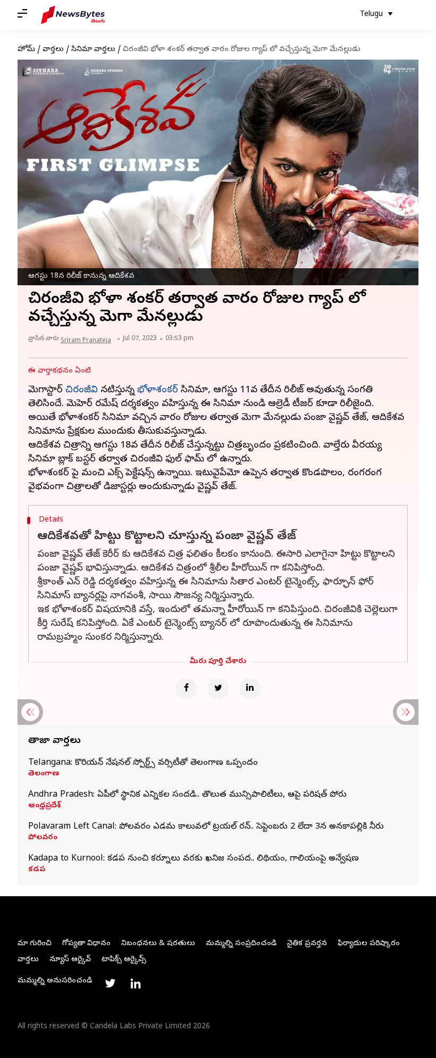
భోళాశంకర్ (157, 390)
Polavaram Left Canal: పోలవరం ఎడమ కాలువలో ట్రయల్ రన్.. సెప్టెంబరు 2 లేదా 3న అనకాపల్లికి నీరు (206, 827)
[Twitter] (218, 688)
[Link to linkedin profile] (135, 983)
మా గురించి (35, 944)
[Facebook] (186, 688)
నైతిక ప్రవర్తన (307, 944)
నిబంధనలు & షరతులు (158, 944)
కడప (36, 870)
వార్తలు (53, 50)
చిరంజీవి (81, 390)
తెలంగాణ (43, 774)
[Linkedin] (250, 688)
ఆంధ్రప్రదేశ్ (44, 806)
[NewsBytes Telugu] (73, 15)
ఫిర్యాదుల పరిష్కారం (369, 944)
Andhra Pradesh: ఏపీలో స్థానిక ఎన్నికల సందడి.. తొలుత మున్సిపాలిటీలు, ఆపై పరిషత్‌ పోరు (187, 795)
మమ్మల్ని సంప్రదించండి (241, 944)
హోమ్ (26, 50)
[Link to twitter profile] (110, 983)
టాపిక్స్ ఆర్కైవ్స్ (124, 960)
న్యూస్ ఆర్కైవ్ (70, 960)
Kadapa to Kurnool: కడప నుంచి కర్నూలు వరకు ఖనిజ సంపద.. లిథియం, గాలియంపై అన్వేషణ (193, 859)
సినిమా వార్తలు (93, 50)
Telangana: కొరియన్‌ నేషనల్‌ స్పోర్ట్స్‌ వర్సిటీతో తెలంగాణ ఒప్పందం (143, 763)
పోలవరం (42, 838)
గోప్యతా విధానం (86, 944)
